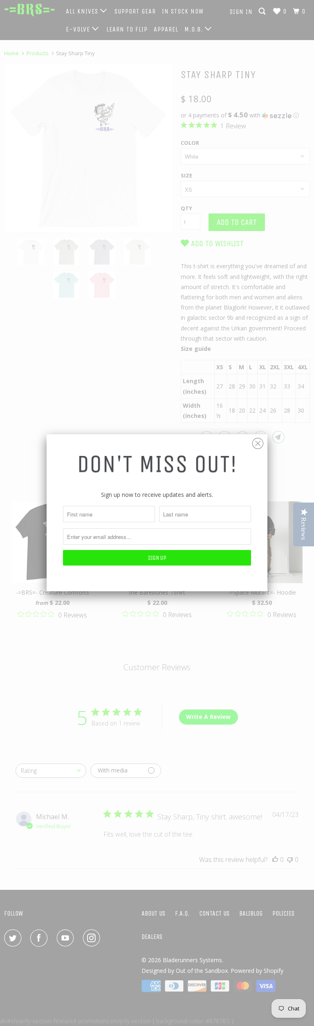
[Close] (257, 441)
